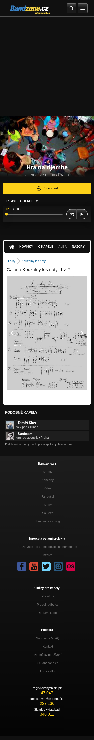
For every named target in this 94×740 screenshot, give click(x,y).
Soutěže (47, 513)
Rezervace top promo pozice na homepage (47, 547)
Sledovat (51, 188)
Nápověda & (47, 638)
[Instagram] (58, 566)
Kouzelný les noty (34, 261)
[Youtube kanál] (33, 566)
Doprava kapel (48, 613)
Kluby (48, 505)
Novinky (26, 246)
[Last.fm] (70, 566)
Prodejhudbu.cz (47, 604)
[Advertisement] (47, 66)
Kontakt (48, 646)
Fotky (11, 261)
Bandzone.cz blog (47, 521)
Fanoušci (47, 496)
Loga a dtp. (47, 671)
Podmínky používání (47, 655)
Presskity (48, 596)
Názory (78, 246)
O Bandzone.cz (47, 663)
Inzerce (48, 555)
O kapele (45, 246)
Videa (48, 488)
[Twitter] (46, 566)
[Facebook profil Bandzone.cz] (21, 566)
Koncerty (48, 480)
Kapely (47, 472)
